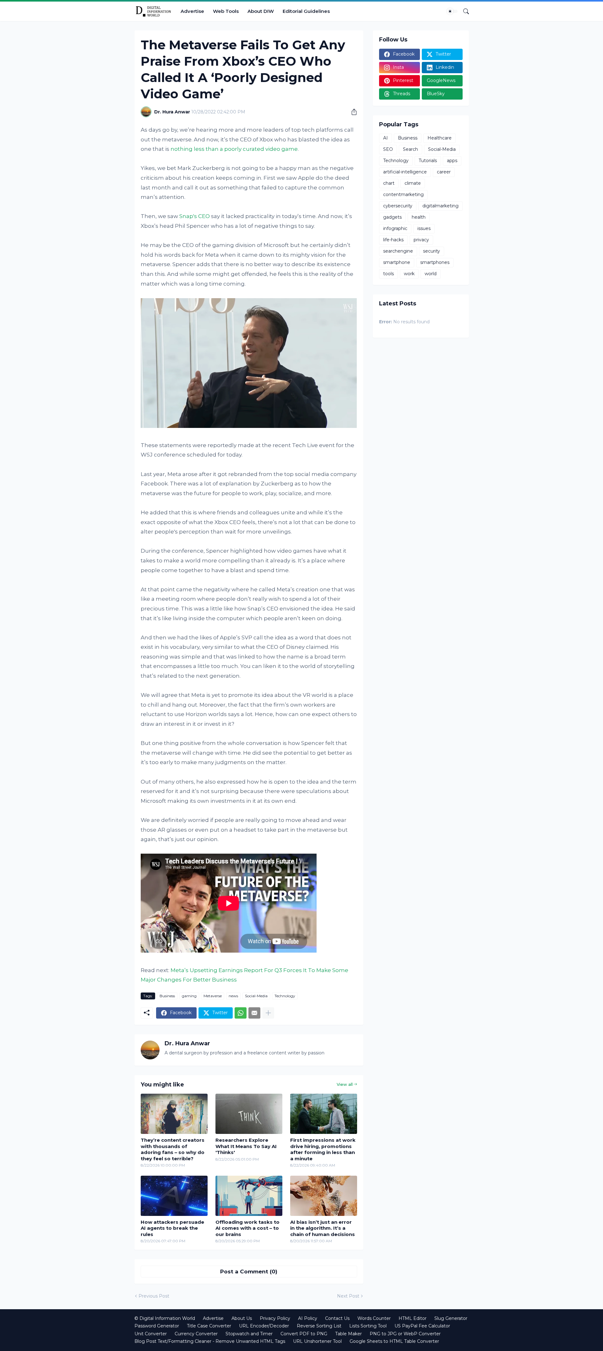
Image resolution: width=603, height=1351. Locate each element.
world (431, 273)
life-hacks (393, 240)
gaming (189, 995)
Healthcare (439, 138)
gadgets (392, 217)
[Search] (463, 11)
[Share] (351, 112)
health (419, 217)
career (444, 172)
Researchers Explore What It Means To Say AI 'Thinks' (246, 1146)
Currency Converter (196, 1334)
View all (345, 1084)
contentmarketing (403, 194)
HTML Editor (412, 1318)
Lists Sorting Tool (368, 1326)
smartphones (434, 262)
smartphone (396, 262)
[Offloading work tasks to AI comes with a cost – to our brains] (248, 1196)
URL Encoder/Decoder (264, 1326)
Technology (284, 995)
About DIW (260, 11)
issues (424, 228)
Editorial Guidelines (306, 11)
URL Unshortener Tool (317, 1341)
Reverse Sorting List (319, 1326)
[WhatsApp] (241, 1013)
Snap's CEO (194, 216)
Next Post (348, 1296)
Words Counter (374, 1318)
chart (388, 183)
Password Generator (156, 1326)
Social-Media (256, 995)
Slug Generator (450, 1318)
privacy (421, 240)
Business (167, 995)
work (409, 273)
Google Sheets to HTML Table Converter (394, 1341)
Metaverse (213, 995)
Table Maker (348, 1334)
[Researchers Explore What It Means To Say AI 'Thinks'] (248, 1114)
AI (385, 138)
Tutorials (428, 160)
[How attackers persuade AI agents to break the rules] (174, 1196)
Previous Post (154, 1296)
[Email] (254, 1013)
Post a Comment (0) (248, 1271)
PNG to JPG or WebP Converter (405, 1334)
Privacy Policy (275, 1318)
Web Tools (226, 11)
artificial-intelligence (405, 172)
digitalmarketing (440, 206)
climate (413, 183)
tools (388, 273)
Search (410, 149)
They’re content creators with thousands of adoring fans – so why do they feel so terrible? (172, 1149)
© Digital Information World (164, 1318)
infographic (395, 228)
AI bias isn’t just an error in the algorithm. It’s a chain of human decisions (322, 1228)
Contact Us (337, 1318)
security (431, 251)
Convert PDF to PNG (303, 1334)
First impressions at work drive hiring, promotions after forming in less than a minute (323, 1149)
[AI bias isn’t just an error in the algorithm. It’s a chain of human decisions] (323, 1196)
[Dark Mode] (452, 11)
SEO (388, 149)
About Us (241, 1318)
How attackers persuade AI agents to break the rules (172, 1228)
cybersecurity (397, 206)
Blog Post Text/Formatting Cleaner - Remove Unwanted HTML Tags (209, 1341)
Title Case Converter (209, 1326)
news (233, 995)
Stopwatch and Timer (249, 1334)
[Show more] (268, 1013)
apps (452, 160)
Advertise (192, 11)
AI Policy (307, 1318)
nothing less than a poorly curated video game (234, 149)
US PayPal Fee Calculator (422, 1326)
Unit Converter (150, 1334)
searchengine (398, 251)
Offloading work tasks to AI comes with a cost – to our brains (247, 1228)
